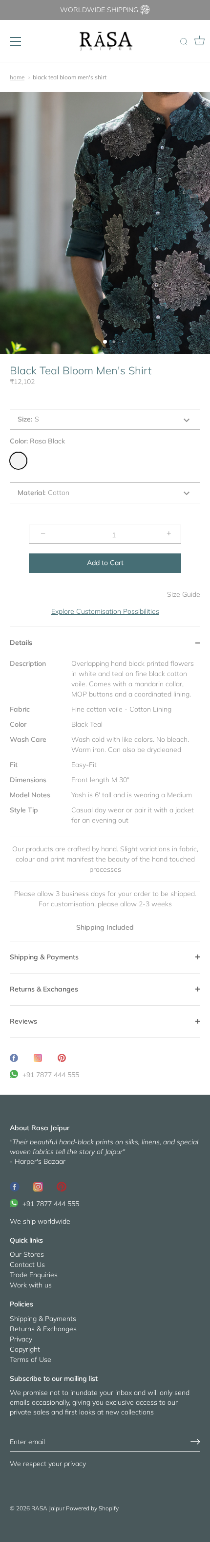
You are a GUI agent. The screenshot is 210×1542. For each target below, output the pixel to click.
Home (17, 77)
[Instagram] (38, 1185)
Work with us (31, 1285)
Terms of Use (30, 1359)
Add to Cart (105, 562)
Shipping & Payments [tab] (44, 957)
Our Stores (27, 1254)
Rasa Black (18, 460)
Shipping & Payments (43, 1318)
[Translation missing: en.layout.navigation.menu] (15, 41)
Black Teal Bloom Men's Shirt (69, 77)
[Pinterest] (61, 1185)
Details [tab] (21, 642)
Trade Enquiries (34, 1274)
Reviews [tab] (23, 1021)
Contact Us (27, 1264)
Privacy (21, 1339)
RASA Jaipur (47, 1508)
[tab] (105, 800)
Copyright (25, 1349)
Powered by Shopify (92, 1508)
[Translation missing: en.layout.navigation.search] (183, 42)
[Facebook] (15, 1185)
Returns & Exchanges (43, 1328)
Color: (37, 441)
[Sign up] (195, 1442)
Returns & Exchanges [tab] (44, 989)
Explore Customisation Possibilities (105, 611)
